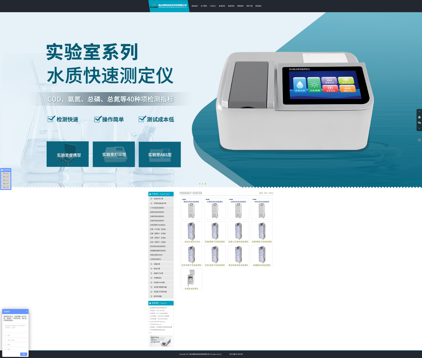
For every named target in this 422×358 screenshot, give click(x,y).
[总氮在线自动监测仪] (238, 208)
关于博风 (204, 6)
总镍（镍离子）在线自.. (158, 233)
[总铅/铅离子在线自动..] (215, 255)
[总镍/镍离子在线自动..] (262, 232)
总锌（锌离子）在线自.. (158, 238)
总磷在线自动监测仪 (157, 216)
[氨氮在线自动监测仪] (191, 208)
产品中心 (213, 6)
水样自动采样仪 (155, 259)
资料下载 (249, 6)
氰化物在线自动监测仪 (158, 246)
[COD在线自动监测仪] (262, 208)
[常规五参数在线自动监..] (191, 232)
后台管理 (225, 354)
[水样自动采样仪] (191, 279)
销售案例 (240, 6)
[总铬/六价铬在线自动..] (238, 232)
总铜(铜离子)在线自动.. (158, 225)
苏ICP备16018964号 (236, 354)
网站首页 (195, 6)
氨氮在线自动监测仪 (157, 212)
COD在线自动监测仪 (157, 208)
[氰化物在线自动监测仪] (238, 255)
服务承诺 (231, 6)
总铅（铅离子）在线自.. (158, 242)
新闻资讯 (222, 6)
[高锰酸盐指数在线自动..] (262, 255)
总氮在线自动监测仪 (157, 220)
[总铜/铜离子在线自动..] (215, 232)
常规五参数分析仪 (156, 255)
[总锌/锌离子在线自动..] (191, 255)
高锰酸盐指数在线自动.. (158, 250)
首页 (265, 193)
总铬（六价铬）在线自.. (158, 229)
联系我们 (259, 6)
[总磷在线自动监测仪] (215, 208)
